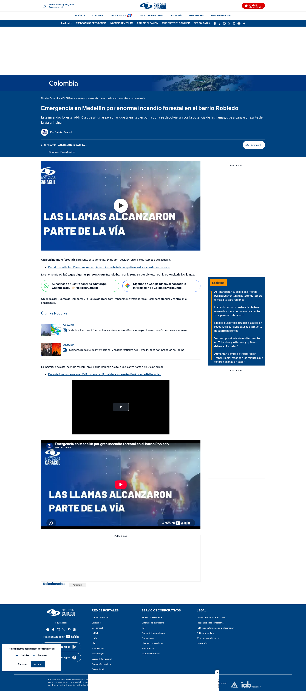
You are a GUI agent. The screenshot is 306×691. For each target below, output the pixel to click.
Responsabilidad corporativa (210, 622)
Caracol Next (98, 669)
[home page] (153, 5)
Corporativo (202, 643)
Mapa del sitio (148, 648)
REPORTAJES (196, 15)
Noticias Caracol (49, 98)
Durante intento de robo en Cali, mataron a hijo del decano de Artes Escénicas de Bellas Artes (104, 374)
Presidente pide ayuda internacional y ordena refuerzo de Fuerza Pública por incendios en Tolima (125, 349)
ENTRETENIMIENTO (221, 15)
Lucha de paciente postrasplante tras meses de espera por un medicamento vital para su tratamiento (237, 311)
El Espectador (98, 648)
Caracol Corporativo (101, 663)
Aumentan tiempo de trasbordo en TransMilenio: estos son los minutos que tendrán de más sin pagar (238, 357)
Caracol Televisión (100, 617)
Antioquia (77, 585)
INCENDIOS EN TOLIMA (122, 23)
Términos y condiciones (208, 638)
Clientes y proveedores (152, 643)
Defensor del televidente (153, 622)
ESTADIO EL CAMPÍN (147, 23)
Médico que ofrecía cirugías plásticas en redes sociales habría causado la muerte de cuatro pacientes (238, 326)
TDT (144, 627)
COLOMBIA (98, 15)
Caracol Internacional (102, 658)
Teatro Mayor (98, 653)
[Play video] (121, 206)
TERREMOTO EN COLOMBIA (176, 23)
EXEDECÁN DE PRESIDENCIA (91, 23)
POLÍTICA (80, 15)
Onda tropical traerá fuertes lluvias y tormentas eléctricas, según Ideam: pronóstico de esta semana (127, 330)
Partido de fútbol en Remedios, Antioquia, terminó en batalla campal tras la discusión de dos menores (109, 267)
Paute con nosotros (151, 653)
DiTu (94, 643)
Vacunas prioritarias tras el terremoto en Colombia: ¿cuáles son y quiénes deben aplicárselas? (237, 342)
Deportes (42, 655)
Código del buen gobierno (154, 633)
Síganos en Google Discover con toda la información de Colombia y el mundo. (159, 286)
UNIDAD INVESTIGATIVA (151, 15)
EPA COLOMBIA (202, 23)
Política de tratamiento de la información (215, 627)
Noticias (25, 655)
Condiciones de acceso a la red (211, 617)
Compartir (254, 145)
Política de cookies (205, 633)
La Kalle (95, 633)
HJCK (94, 638)
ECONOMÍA (176, 15)
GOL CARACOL (118, 15)
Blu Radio (96, 622)
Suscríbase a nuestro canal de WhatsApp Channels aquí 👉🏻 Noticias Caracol (79, 286)
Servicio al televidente (152, 617)
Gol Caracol (97, 627)
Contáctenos (148, 638)
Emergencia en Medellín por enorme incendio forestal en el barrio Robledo (110, 98)
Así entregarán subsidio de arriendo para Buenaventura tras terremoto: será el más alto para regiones (238, 295)
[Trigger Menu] (44, 6)
